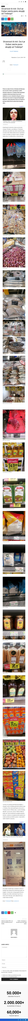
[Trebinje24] (14, 62)
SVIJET (11, 51)
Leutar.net (16, 901)
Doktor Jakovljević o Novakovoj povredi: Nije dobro (21, 922)
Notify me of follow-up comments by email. (12, 975)
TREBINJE (15, 51)
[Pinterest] (9, 19)
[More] (15, 912)
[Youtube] (25, 2)
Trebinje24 (15, 64)
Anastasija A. (5, 15)
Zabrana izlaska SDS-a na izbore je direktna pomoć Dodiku (7, 922)
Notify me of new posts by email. (10, 976)
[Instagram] (21, 2)
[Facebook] (19, 2)
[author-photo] (14, 935)
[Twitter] (23, 2)
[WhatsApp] (12, 19)
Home (2, 4)
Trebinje (6, 4)
